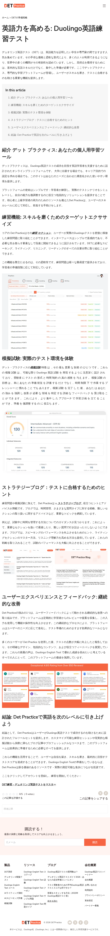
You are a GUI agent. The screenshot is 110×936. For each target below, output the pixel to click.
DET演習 (8, 871)
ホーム (5, 17)
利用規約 (89, 890)
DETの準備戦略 (19, 17)
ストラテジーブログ (69, 503)
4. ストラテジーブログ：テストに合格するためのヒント (40, 120)
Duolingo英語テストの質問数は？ (63, 871)
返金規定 (89, 900)
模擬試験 (8, 903)
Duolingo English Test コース (12, 886)
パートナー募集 (92, 905)
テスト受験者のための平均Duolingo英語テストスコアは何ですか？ (66, 886)
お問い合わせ (91, 885)
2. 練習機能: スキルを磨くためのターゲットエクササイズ (41, 105)
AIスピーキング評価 (13, 898)
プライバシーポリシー (95, 895)
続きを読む (53, 901)
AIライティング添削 (13, 893)
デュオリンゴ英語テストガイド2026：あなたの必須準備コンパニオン (66, 878)
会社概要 (89, 879)
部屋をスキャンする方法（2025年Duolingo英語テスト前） (63, 894)
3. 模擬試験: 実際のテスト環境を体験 (29, 112)
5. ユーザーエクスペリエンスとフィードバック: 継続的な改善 (43, 127)
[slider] (19, 794)
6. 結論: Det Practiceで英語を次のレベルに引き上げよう (40, 135)
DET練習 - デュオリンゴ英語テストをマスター (29, 784)
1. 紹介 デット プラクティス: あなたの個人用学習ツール (40, 97)
